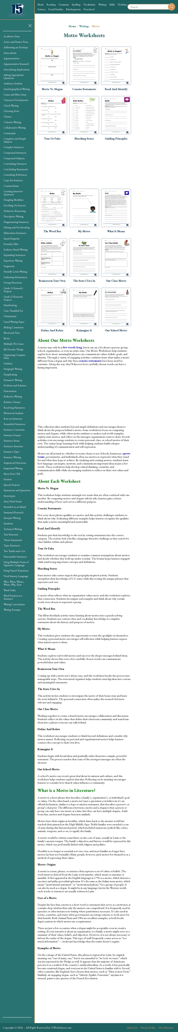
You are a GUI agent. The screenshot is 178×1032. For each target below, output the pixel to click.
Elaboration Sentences (15, 233)
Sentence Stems (12, 440)
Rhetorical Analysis (13, 413)
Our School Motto (116, 330)
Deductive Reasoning (15, 211)
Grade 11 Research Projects (13, 290)
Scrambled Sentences (14, 424)
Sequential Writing (13, 468)
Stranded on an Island (15, 506)
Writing (102, 4)
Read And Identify (116, 89)
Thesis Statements (13, 540)
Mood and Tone (12, 332)
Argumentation (11, 58)
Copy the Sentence (13, 180)
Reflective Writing (13, 396)
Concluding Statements (16, 169)
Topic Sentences (12, 545)
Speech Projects (12, 484)
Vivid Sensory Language (16, 576)
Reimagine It (84, 330)
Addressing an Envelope (16, 47)
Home (72, 26)
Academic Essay (12, 36)
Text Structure (11, 534)
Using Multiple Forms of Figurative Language (16, 563)
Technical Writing (13, 529)
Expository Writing (13, 260)
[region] (17, 524)
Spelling (76, 4)
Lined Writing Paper (14, 321)
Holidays (123, 4)
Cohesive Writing (12, 122)
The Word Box (52, 231)
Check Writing (11, 105)
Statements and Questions (17, 490)
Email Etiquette (12, 238)
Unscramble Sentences (15, 556)
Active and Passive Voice (16, 41)
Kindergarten (73, 9)
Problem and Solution (15, 385)
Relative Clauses (12, 402)
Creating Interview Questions (13, 193)
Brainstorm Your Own (52, 281)
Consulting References (15, 174)
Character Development (16, 100)
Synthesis (8, 523)
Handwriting (10, 305)
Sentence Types (11, 451)
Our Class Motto (116, 281)
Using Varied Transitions (16, 570)
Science (42, 9)
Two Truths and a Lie (14, 551)
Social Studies (55, 9)
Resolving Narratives (14, 407)
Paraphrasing (10, 374)
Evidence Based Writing (16, 249)
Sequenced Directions (15, 462)
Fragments (9, 266)
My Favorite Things (13, 349)
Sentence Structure (13, 446)
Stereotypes (9, 495)
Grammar (64, 4)
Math (41, 4)
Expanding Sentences (14, 255)
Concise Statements (84, 89)
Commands (10, 133)
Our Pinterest (166, 1027)
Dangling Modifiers (14, 199)
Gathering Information (15, 277)
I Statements (10, 316)
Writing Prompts (12, 609)
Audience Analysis (13, 83)
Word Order (10, 590)
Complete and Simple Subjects (15, 140)
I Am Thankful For (13, 310)
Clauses (7, 116)
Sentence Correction (14, 429)
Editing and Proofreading (17, 227)
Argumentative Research (16, 64)
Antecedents (10, 52)
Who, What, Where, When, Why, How (14, 583)
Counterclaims (11, 185)
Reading (51, 4)
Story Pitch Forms (13, 501)
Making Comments (14, 327)
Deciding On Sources (14, 205)
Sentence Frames (12, 435)
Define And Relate (52, 330)
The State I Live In (84, 281)
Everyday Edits (11, 244)
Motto (7, 338)
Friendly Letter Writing (15, 271)
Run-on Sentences (13, 418)
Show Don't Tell (12, 473)
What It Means (116, 231)
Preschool (88, 9)
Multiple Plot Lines (14, 343)
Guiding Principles (116, 138)
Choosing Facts (11, 111)
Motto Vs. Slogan (52, 89)
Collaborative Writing (15, 127)
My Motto (84, 231)
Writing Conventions (14, 604)
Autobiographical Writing (17, 89)
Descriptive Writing (14, 216)
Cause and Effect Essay (15, 94)
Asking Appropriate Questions (14, 76)
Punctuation (10, 391)
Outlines (8, 363)
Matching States (84, 138)
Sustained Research (14, 512)
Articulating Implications (17, 69)
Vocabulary (89, 4)
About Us (132, 1027)
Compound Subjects (14, 158)
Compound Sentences (15, 152)
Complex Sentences (14, 147)
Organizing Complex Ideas (14, 356)
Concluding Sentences (15, 163)
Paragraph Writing (13, 368)
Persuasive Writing (13, 380)
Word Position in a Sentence (13, 597)
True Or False (52, 138)
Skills (112, 4)
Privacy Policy (148, 1027)
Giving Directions (13, 282)
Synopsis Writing (12, 517)
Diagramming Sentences (16, 222)
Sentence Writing (12, 457)
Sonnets (8, 479)
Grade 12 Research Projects (13, 298)
